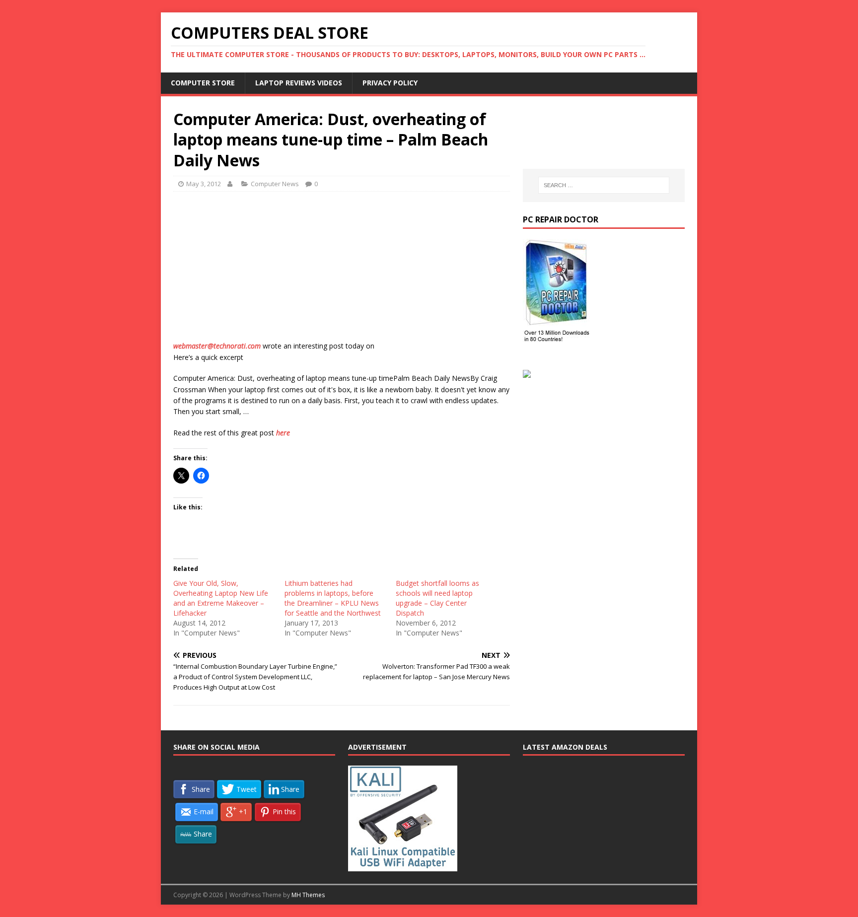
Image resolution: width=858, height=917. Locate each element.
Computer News (275, 183)
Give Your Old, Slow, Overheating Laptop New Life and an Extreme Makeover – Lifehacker (220, 598)
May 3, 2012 (203, 183)
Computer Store (203, 82)
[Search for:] (604, 185)
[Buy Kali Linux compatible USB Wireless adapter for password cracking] (402, 865)
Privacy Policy (390, 82)
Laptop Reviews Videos (298, 82)
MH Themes (308, 895)
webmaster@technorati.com (217, 346)
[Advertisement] (341, 271)
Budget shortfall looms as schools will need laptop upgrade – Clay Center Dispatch (437, 598)
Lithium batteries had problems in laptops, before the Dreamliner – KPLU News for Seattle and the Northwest (333, 598)
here (283, 432)
